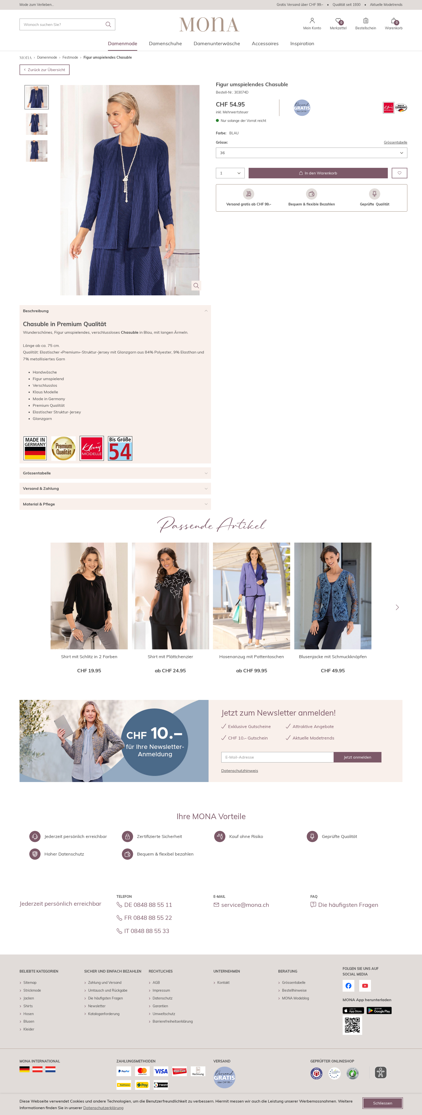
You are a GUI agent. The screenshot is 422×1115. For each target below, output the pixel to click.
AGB (156, 982)
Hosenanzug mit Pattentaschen (251, 656)
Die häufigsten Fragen (348, 904)
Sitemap (29, 982)
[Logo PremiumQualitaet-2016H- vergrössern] (63, 448)
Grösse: (222, 142)
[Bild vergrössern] (196, 285)
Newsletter (97, 1006)
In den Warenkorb (321, 172)
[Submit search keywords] (108, 24)
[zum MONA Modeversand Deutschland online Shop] (25, 1069)
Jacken (28, 998)
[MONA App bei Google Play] (379, 1010)
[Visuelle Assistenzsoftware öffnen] (378, 1072)
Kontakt (223, 982)
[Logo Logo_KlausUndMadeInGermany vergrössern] (395, 108)
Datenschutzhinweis (239, 770)
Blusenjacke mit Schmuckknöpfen (333, 656)
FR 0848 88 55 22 (148, 917)
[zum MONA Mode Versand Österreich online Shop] (37, 1069)
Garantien (160, 1006)
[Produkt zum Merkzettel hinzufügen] (399, 173)
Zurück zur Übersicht (46, 69)
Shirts (28, 1006)
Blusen (28, 1021)
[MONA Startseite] (209, 24)
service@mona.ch (245, 904)
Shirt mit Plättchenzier (170, 656)
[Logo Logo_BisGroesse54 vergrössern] (120, 448)
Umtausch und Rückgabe (107, 990)
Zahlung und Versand (104, 982)
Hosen (28, 1014)
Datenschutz (162, 998)
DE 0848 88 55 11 (148, 904)
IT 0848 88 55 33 (146, 930)
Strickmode (32, 990)
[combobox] (67, 24)
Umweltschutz (164, 1014)
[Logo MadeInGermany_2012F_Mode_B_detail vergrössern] (35, 448)
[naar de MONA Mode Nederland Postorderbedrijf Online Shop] (50, 1069)
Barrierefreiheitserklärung (173, 1021)
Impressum (161, 990)
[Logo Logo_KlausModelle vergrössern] (92, 448)
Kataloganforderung (103, 1014)
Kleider (28, 1029)
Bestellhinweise (294, 990)
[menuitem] (122, 45)
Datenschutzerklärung (103, 1107)
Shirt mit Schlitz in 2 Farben (89, 656)
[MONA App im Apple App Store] (353, 1010)
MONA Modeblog (295, 998)
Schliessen (382, 1103)
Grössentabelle (395, 142)
